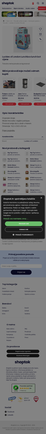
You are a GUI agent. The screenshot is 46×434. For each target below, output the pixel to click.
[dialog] (23, 217)
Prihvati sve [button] (24, 224)
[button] (23, 219)
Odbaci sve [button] (23, 229)
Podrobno (7, 215)
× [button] (41, 198)
